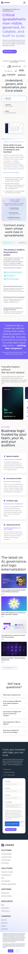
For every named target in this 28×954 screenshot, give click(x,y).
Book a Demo (8, 51)
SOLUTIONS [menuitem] (6, 868)
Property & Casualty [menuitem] (7, 872)
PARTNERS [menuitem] (6, 889)
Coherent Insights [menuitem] (6, 854)
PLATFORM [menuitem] (6, 850)
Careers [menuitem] (3, 926)
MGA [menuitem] (2, 878)
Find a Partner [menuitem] (5, 893)
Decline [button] (17, 950)
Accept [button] (10, 950)
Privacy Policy (8, 819)
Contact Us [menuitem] (4, 929)
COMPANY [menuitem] (6, 916)
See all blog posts (8, 667)
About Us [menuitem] (4, 920)
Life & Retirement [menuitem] (6, 875)
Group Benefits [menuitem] (5, 881)
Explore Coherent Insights (12, 172)
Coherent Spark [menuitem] (5, 860)
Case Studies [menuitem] (5, 908)
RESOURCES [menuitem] (7, 901)
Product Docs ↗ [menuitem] (5, 911)
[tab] (14, 99)
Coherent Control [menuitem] (6, 857)
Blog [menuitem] (2, 905)
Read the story (8, 416)
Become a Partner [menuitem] (6, 896)
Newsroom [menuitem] (4, 923)
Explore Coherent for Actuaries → (12, 268)
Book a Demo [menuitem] (5, 863)
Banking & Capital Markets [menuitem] (8, 884)
